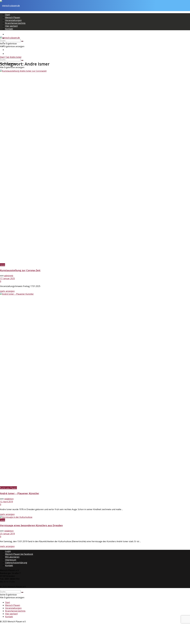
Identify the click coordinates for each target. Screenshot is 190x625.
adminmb (8, 275)
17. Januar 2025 (7, 278)
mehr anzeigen (7, 291)
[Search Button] (22, 60)
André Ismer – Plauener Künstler (19, 493)
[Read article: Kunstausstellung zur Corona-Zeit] (95, 166)
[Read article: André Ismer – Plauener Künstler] (95, 389)
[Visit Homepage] (10, 5)
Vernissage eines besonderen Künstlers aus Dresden (31, 525)
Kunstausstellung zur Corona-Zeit (20, 270)
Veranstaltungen (13, 20)
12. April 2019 (6, 501)
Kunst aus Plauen (8, 487)
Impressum (10, 559)
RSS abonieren (12, 556)
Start (7, 14)
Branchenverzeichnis (15, 23)
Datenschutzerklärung (16, 562)
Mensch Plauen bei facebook (19, 554)
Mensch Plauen (12, 17)
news (2, 264)
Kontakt (9, 28)
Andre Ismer (16, 57)
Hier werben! (11, 26)
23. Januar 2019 (7, 533)
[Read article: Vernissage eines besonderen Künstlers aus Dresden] (95, 517)
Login (8, 551)
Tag (7, 57)
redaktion (9, 498)
